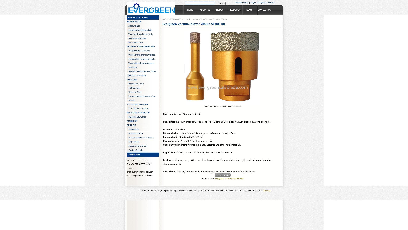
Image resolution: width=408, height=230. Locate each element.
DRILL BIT (131, 125)
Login (253, 2)
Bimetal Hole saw (136, 84)
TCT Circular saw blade (138, 108)
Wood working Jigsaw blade (140, 34)
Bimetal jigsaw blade (137, 38)
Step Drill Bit (133, 142)
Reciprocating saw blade (139, 51)
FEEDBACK (234, 10)
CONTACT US (264, 10)
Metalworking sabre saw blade (141, 59)
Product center (175, 19)
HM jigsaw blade (135, 42)
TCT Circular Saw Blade (137, 104)
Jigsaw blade (134, 26)
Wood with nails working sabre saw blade (141, 65)
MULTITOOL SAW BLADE (138, 113)
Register (262, 2)
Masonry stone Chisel (137, 146)
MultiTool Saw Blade (137, 117)
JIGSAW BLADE (134, 22)
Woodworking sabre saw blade (141, 55)
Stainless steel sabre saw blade (142, 71)
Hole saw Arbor (135, 92)
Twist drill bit (133, 129)
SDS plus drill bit (135, 133)
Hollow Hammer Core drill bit (140, 138)
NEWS (249, 10)
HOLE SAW (132, 80)
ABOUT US (205, 10)
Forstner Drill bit (135, 150)
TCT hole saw (134, 88)
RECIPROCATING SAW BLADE (141, 47)
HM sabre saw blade (137, 75)
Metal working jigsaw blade (140, 30)
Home (164, 19)
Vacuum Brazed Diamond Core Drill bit (141, 98)
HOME (190, 10)
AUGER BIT (132, 121)
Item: (270, 2)
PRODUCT (220, 10)
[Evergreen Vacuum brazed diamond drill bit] (222, 67)
